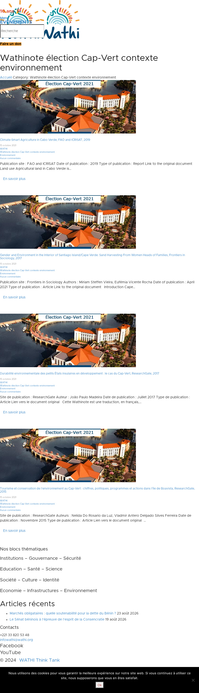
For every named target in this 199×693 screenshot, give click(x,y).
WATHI (3, 149)
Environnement (7, 155)
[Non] (193, 680)
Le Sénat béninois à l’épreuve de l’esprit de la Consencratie (57, 619)
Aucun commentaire (10, 158)
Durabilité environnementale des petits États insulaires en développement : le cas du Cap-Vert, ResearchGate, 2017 (79, 373)
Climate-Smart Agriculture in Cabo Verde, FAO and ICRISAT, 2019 (45, 139)
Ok (100, 685)
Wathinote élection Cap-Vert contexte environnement (27, 152)
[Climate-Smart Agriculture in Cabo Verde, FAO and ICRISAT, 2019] (68, 106)
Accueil (6, 77)
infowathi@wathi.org (16, 640)
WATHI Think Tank (39, 660)
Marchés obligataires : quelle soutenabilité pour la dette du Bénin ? (63, 613)
